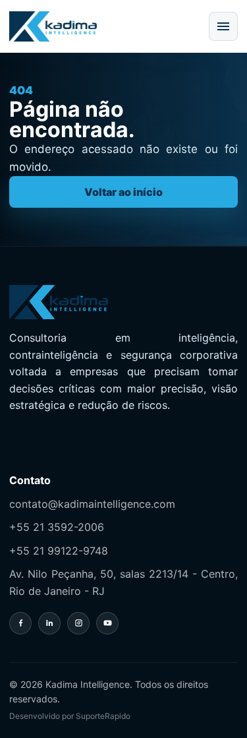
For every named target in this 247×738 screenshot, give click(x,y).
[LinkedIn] (49, 623)
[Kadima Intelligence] (53, 26)
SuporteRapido (103, 716)
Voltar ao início (123, 192)
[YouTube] (107, 623)
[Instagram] (78, 623)
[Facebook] (20, 623)
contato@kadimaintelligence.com (92, 503)
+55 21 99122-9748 (58, 550)
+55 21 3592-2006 (56, 527)
